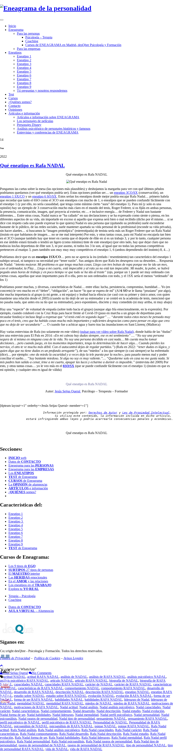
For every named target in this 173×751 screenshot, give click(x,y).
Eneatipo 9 (24, 87)
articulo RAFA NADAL (91, 680)
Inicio (12, 26)
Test (11, 94)
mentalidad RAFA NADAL (65, 703)
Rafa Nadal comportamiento (39, 734)
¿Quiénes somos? (20, 102)
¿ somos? (22, 492)
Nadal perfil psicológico (116, 715)
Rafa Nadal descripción (105, 734)
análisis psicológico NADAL (146, 677)
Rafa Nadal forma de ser (31, 737)
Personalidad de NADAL (110, 722)
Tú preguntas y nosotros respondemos (42, 90)
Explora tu (23, 589)
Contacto (14, 106)
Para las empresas (28, 49)
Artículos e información (24, 113)
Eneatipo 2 (24, 60)
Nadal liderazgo (62, 715)
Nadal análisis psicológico (117, 707)
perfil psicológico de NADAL (20, 722)
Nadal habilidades (39, 715)
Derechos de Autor (103, 412)
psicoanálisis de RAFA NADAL (71, 726)
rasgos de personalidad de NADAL (42, 745)
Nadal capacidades (148, 707)
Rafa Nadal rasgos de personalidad (109, 741)
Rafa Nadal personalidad (33, 741)
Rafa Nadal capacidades (97, 730)
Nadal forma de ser (12, 715)
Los (21, 473)
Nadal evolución (153, 711)
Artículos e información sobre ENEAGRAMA (48, 117)
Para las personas (28, 33)
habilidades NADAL (69, 699)
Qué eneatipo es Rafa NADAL (32, 165)
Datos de (24, 461)
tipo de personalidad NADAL (146, 745)
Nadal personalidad (146, 715)
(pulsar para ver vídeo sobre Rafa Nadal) (107, 331)
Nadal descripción (108, 711)
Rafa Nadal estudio (136, 734)
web (17, 458)
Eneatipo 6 (24, 75)
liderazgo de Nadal (136, 699)
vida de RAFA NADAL (86, 749)
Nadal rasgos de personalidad (37, 718)
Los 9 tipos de (21, 566)
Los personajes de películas (35, 121)
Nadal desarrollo (84, 711)
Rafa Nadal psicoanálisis (67, 741)
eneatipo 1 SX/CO (12, 196)
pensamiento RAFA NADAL (147, 718)
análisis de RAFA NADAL (107, 677)
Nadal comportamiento (56, 711)
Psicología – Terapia (38, 37)
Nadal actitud (69, 707)
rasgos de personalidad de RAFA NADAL (96, 745)
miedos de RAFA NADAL (132, 703)
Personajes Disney (29, 125)
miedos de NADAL (98, 703)
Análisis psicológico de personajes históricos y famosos (53, 128)
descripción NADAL (69, 692)
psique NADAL (105, 726)
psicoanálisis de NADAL (31, 726)
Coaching (31, 41)
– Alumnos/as (31, 611)
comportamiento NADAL (82, 688)
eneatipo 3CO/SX (126, 192)
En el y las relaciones (28, 581)
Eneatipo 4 (24, 68)
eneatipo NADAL (137, 692)
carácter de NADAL (99, 684)
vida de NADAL (56, 749)
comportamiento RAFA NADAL (123, 688)
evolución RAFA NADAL (134, 696)
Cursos (13, 98)
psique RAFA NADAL (133, 726)
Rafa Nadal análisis (23, 730)
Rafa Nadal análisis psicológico (59, 730)
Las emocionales (27, 577)
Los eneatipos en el (29, 585)
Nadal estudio (131, 711)
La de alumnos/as (27, 484)
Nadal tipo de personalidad (77, 718)
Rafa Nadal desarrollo (73, 734)
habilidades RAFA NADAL (103, 699)
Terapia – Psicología (21, 596)
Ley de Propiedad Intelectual (146, 412)
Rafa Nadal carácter (128, 730)
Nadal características (25, 711)
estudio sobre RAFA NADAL (66, 696)
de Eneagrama (22, 477)
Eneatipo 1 (24, 56)
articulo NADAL (61, 680)
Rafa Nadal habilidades (64, 737)
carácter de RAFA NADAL (132, 684)
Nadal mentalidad (87, 715)
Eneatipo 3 (24, 64)
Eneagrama (15, 29)
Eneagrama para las (31, 465)
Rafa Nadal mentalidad (126, 737)
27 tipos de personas (30, 570)
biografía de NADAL (123, 680)
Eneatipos (15, 52)
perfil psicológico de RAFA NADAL (67, 722)
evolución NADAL (101, 696)
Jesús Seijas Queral (68, 391)
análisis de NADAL (74, 677)
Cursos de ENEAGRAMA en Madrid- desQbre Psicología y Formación (73, 45)
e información (28, 488)
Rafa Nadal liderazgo (95, 737)
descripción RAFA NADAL (104, 692)
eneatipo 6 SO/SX (44, 196)
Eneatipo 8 (24, 83)
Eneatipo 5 (24, 71)
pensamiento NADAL (111, 718)
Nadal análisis (88, 707)
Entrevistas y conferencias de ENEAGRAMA (47, 132)
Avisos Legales (73, 658)
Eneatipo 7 (24, 79)
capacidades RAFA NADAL (64, 684)
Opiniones (15, 109)
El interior (24, 573)
